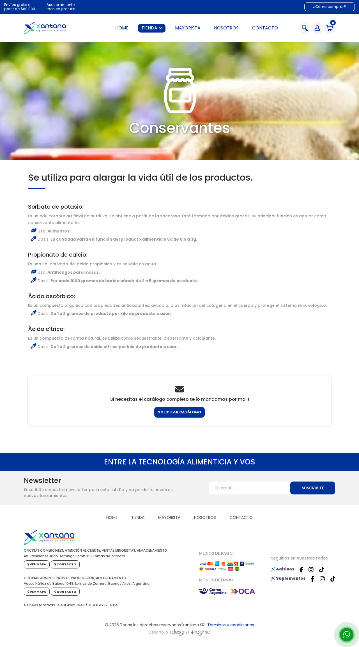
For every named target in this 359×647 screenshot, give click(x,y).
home (121, 28)
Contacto (241, 517)
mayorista (188, 28)
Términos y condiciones (230, 625)
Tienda (137, 517)
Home (112, 517)
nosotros (226, 28)
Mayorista (169, 517)
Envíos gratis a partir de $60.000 (19, 6)
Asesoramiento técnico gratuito (61, 6)
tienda (149, 28)
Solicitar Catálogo (179, 412)
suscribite (313, 488)
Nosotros (205, 517)
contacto (265, 28)
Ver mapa (37, 564)
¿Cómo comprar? (329, 6)
